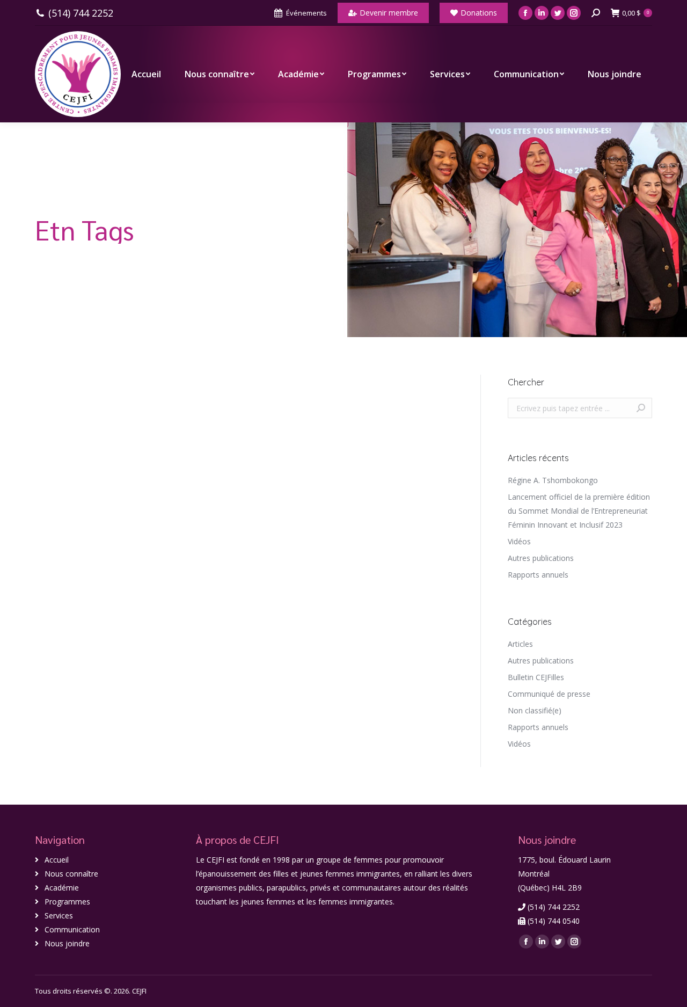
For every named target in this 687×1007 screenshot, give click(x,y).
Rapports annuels (538, 575)
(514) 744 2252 (80, 13)
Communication (72, 929)
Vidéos (519, 541)
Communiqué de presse (549, 694)
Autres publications (541, 558)
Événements (306, 13)
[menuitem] (146, 74)
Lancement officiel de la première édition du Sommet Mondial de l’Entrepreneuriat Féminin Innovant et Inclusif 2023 (579, 511)
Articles (520, 644)
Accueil (57, 860)
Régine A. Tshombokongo (553, 480)
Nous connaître (71, 874)
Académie (62, 887)
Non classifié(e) (534, 710)
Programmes (67, 901)
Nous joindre (67, 943)
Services (59, 915)
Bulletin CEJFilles (536, 677)
